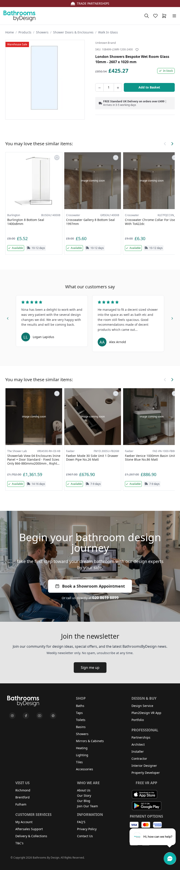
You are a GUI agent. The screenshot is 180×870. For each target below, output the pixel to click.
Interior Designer (144, 765)
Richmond (22, 790)
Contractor (139, 758)
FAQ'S (81, 822)
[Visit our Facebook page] (26, 716)
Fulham (20, 804)
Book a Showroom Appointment (93, 586)
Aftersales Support (29, 829)
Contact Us (85, 836)
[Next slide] (172, 317)
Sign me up (90, 667)
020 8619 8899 (105, 597)
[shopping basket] (165, 15)
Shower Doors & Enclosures (73, 32)
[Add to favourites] (137, 49)
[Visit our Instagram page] (12, 716)
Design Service (142, 706)
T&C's (19, 843)
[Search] (146, 15)
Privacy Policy (87, 829)
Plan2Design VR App (146, 713)
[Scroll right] (172, 143)
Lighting (82, 755)
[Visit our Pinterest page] (53, 716)
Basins (81, 727)
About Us (83, 790)
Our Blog (83, 801)
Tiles (79, 762)
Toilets (80, 720)
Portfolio (137, 720)
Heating (82, 748)
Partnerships (140, 737)
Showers (42, 32)
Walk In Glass (108, 32)
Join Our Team (87, 806)
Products (24, 32)
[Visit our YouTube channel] (39, 716)
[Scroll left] (165, 143)
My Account (23, 822)
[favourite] (156, 15)
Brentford (22, 797)
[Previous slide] (8, 317)
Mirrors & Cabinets (90, 741)
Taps (79, 713)
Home (9, 32)
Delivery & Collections (31, 836)
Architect (138, 744)
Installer (137, 751)
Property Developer (145, 773)
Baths (80, 706)
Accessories (84, 769)
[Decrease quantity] (99, 87)
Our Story (84, 795)
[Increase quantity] (118, 87)
